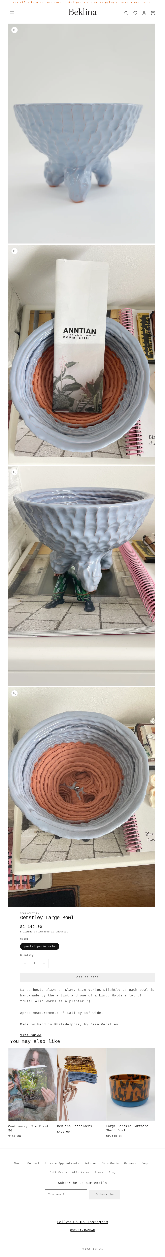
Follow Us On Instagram (82, 1222)
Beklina (98, 1249)
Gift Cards (58, 1172)
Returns (91, 1163)
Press (99, 1172)
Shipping (26, 931)
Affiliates (80, 1172)
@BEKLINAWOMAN (82, 1230)
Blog (111, 1172)
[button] (12, 11)
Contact (33, 1163)
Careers (130, 1163)
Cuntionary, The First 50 (28, 1128)
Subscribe (105, 1194)
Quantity (27, 955)
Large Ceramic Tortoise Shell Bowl (127, 1128)
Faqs (144, 1163)
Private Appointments (62, 1163)
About (18, 1163)
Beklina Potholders (74, 1126)
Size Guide (30, 1035)
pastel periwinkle (39, 946)
